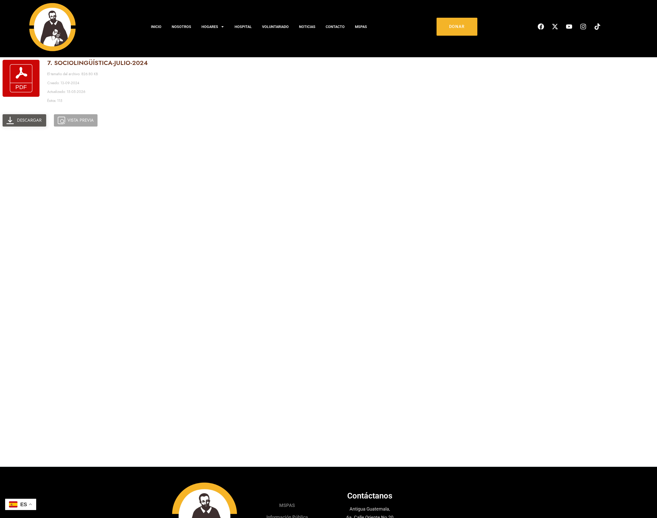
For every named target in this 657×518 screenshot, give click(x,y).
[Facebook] (541, 26)
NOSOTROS (181, 27)
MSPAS (361, 27)
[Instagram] (583, 26)
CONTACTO (335, 27)
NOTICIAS (307, 27)
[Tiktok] (597, 26)
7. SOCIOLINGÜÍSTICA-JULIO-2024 (97, 62)
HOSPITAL (243, 27)
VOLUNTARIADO (275, 27)
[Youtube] (569, 26)
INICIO (156, 27)
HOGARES (209, 27)
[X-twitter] (555, 26)
